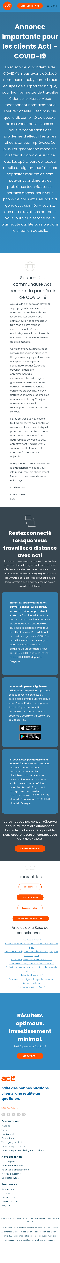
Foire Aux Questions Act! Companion (31, 959)
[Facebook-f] (8, 1114)
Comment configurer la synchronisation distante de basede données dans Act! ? (31, 983)
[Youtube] (19, 1114)
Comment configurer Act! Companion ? (31, 963)
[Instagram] (24, 1114)
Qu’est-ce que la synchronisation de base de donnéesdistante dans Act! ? (31, 971)
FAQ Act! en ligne (31, 939)
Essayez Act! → (9, 1107)
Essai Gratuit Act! (30, 5)
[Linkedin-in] (3, 1114)
